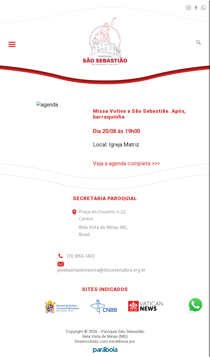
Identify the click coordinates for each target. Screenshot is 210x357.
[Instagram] (188, 8)
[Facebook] (195, 8)
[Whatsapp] (203, 8)
